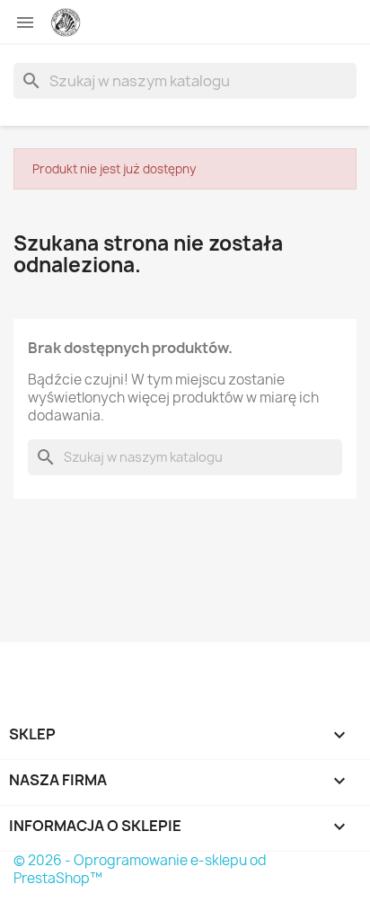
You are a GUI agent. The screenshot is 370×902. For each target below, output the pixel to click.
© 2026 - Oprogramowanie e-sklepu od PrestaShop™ (140, 869)
